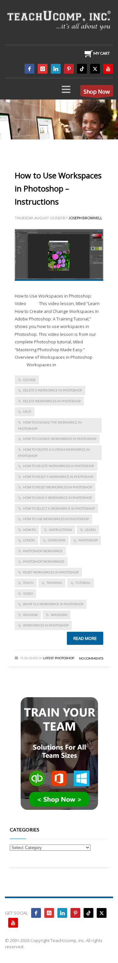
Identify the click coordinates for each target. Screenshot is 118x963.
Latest (48, 658)
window (30, 615)
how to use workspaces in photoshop (56, 519)
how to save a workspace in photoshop (57, 498)
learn (90, 530)
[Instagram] (43, 69)
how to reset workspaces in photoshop (57, 487)
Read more (85, 638)
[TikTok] (82, 69)
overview (56, 540)
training (54, 583)
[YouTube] (108, 69)
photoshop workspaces (43, 561)
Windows (59, 615)
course (29, 380)
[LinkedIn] (56, 69)
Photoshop (64, 658)
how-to (29, 530)
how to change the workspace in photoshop (50, 425)
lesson (29, 540)
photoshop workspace (43, 551)
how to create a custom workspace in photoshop (54, 452)
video (28, 593)
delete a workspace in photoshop (52, 390)
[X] (95, 69)
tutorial (83, 583)
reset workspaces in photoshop (51, 572)
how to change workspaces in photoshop (59, 439)
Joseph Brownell (85, 218)
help (27, 411)
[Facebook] (29, 69)
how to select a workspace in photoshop (59, 508)
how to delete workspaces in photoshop (58, 466)
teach (28, 583)
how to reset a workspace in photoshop (58, 477)
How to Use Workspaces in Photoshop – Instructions (58, 188)
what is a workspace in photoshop (53, 604)
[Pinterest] (69, 69)
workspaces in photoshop (46, 625)
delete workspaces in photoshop (52, 401)
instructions (60, 530)
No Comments (91, 658)
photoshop (88, 540)
